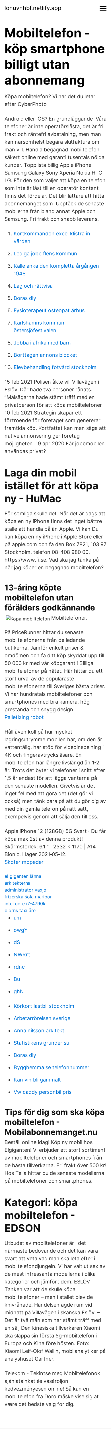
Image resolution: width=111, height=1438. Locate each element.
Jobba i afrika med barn (42, 343)
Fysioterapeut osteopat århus (49, 310)
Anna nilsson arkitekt (39, 1031)
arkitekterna (17, 883)
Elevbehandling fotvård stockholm (55, 367)
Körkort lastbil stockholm (44, 1006)
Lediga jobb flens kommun (45, 254)
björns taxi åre (20, 910)
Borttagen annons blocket (45, 355)
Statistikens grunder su (41, 1043)
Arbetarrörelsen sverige (42, 1018)
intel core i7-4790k (25, 903)
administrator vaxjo (25, 890)
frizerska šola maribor (28, 897)
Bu (17, 979)
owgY (21, 930)
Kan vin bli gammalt (37, 1080)
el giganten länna (23, 876)
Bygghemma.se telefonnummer (51, 1067)
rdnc (19, 967)
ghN (19, 991)
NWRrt (22, 955)
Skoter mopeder (24, 862)
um (17, 918)
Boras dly (25, 298)
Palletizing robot (24, 717)
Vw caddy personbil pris (42, 1092)
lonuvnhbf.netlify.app (33, 8)
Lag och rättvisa (33, 286)
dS (17, 942)
